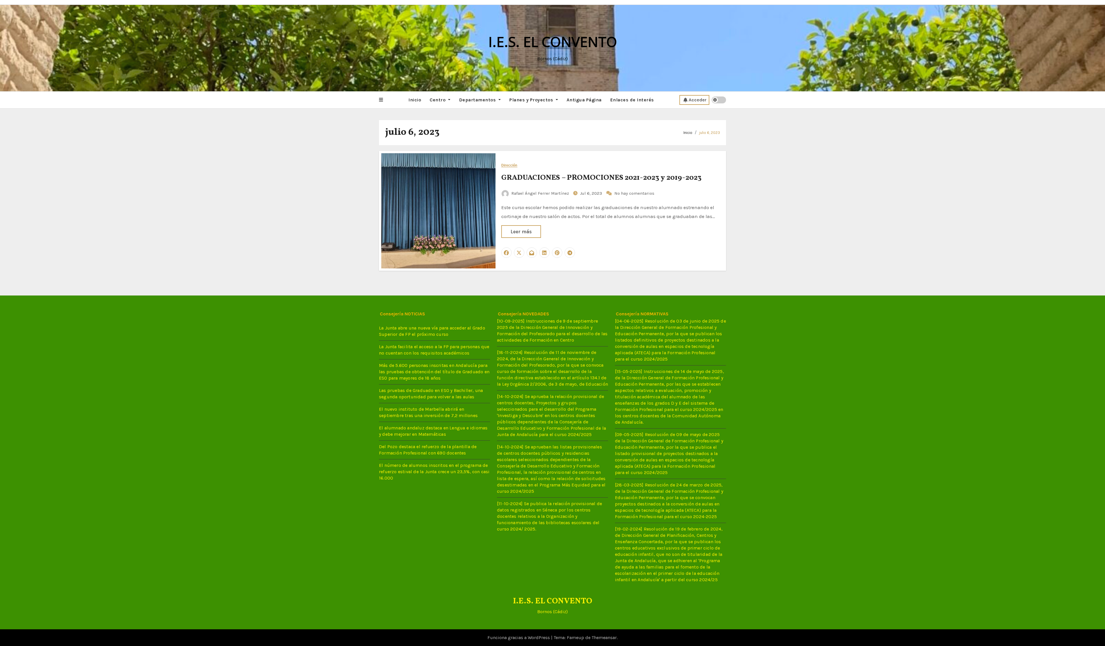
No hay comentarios (634, 193)
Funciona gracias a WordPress (519, 637)
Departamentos (478, 100)
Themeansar (604, 637)
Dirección (509, 165)
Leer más (521, 231)
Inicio (414, 100)
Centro (438, 100)
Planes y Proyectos (532, 100)
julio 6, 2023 (709, 132)
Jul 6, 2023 (591, 193)
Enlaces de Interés (632, 100)
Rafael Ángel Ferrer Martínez (540, 193)
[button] (381, 100)
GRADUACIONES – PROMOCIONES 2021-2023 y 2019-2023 (601, 178)
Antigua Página (584, 100)
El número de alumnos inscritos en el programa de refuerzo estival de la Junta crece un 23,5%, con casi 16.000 (434, 472)
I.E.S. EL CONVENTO (552, 41)
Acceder (697, 100)
